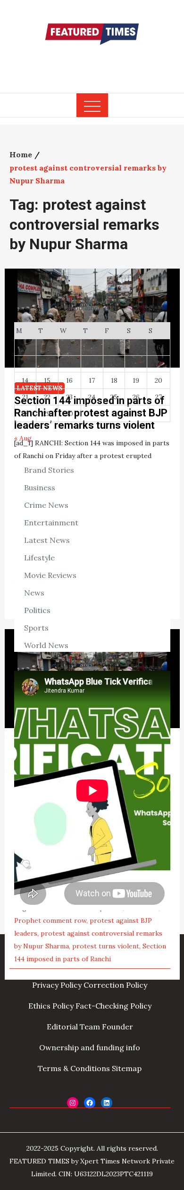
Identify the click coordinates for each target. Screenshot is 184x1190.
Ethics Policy (51, 1005)
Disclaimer (85, 964)
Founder (117, 1026)
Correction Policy (115, 985)
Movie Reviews (50, 575)
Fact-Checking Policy (113, 1005)
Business (39, 487)
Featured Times (92, 63)
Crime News (46, 505)
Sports (36, 627)
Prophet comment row (50, 920)
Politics (37, 610)
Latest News (47, 540)
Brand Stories (49, 470)
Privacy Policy (57, 985)
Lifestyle (39, 557)
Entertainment (51, 522)
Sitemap (127, 1068)
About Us (47, 964)
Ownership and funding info (89, 1047)
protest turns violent (105, 946)
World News (46, 645)
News (34, 592)
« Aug (23, 438)
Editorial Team (73, 1026)
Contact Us (127, 964)
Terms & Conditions (74, 1068)
